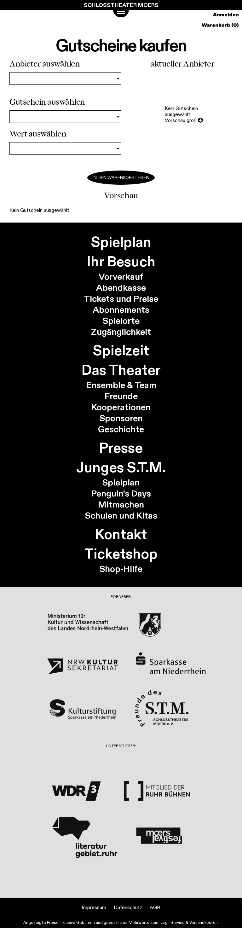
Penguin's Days (121, 493)
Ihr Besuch (121, 261)
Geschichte (121, 429)
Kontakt (121, 534)
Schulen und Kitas (121, 515)
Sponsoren (121, 418)
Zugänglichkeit (121, 331)
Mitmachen (121, 504)
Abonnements (121, 309)
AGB (155, 907)
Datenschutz (128, 907)
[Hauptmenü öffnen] (121, 14)
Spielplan (121, 242)
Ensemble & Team (121, 385)
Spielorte (121, 320)
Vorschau (181, 120)
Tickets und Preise (121, 298)
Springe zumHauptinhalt (5, 5)
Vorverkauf (121, 276)
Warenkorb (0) (220, 25)
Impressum (94, 907)
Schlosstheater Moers (121, 5)
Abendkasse (121, 287)
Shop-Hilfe (121, 568)
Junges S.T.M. (121, 467)
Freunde (121, 396)
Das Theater (121, 370)
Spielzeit (121, 350)
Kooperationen (121, 407)
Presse (121, 447)
